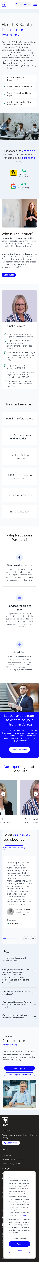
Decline (19, 1251)
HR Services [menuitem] (6, 1155)
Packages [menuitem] (6, 1168)
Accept (19, 1244)
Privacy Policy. (21, 1215)
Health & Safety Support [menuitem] (11, 1164)
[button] (4, 938)
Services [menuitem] (5, 1149)
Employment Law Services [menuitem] (12, 1159)
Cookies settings (19, 1238)
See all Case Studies (14, 847)
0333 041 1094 (12, 1143)
